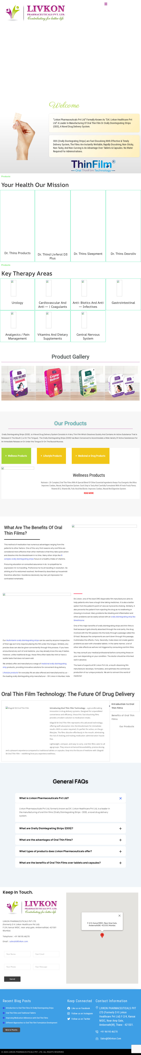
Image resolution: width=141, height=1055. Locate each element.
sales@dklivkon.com (19, 941)
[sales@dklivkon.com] (97, 1038)
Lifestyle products (10, 672)
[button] (105, 4)
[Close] (119, 915)
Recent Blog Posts (17, 1001)
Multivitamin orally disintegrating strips (22, 640)
